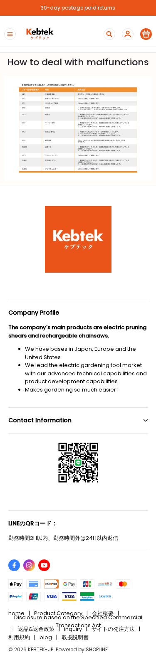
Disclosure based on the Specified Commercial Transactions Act (78, 621)
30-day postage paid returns (78, 7)
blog (46, 637)
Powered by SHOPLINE (82, 649)
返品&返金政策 (36, 629)
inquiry (73, 629)
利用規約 (19, 637)
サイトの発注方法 (113, 629)
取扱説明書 (75, 637)
